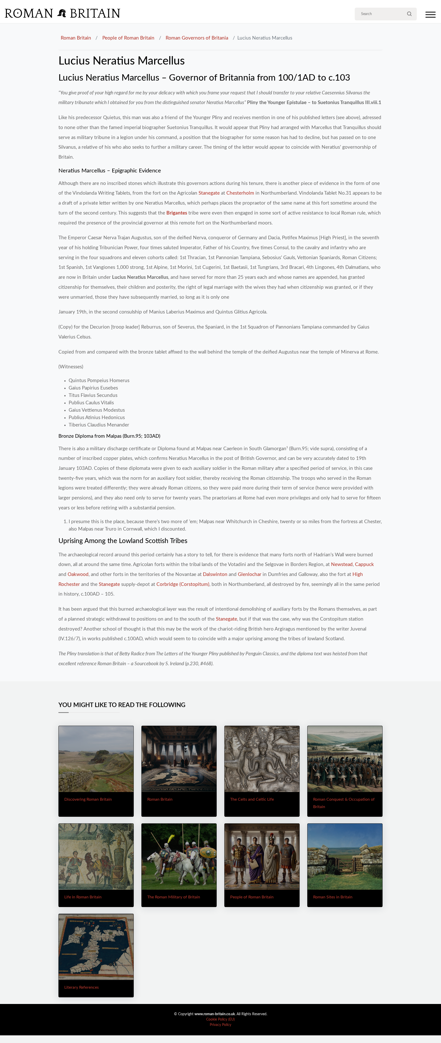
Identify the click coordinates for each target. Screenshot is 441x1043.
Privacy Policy (220, 1025)
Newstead (342, 564)
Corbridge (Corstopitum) (182, 584)
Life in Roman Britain (83, 897)
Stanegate (209, 193)
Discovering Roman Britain (88, 799)
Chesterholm (240, 193)
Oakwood (78, 574)
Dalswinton (215, 574)
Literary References (81, 987)
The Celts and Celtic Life (252, 799)
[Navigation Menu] (430, 15)
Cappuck (364, 564)
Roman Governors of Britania (197, 38)
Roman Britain (76, 38)
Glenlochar (249, 574)
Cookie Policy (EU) (220, 1019)
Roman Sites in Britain (332, 897)
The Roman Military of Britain (173, 897)
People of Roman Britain (128, 38)
